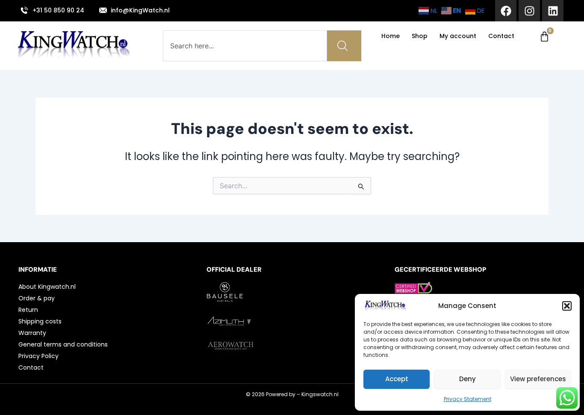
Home (390, 36)
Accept (396, 378)
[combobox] (245, 45)
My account (457, 36)
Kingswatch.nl (320, 394)
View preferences (538, 378)
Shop (420, 36)
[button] (567, 306)
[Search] (344, 45)
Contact (501, 36)
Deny (467, 378)
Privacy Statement (467, 399)
